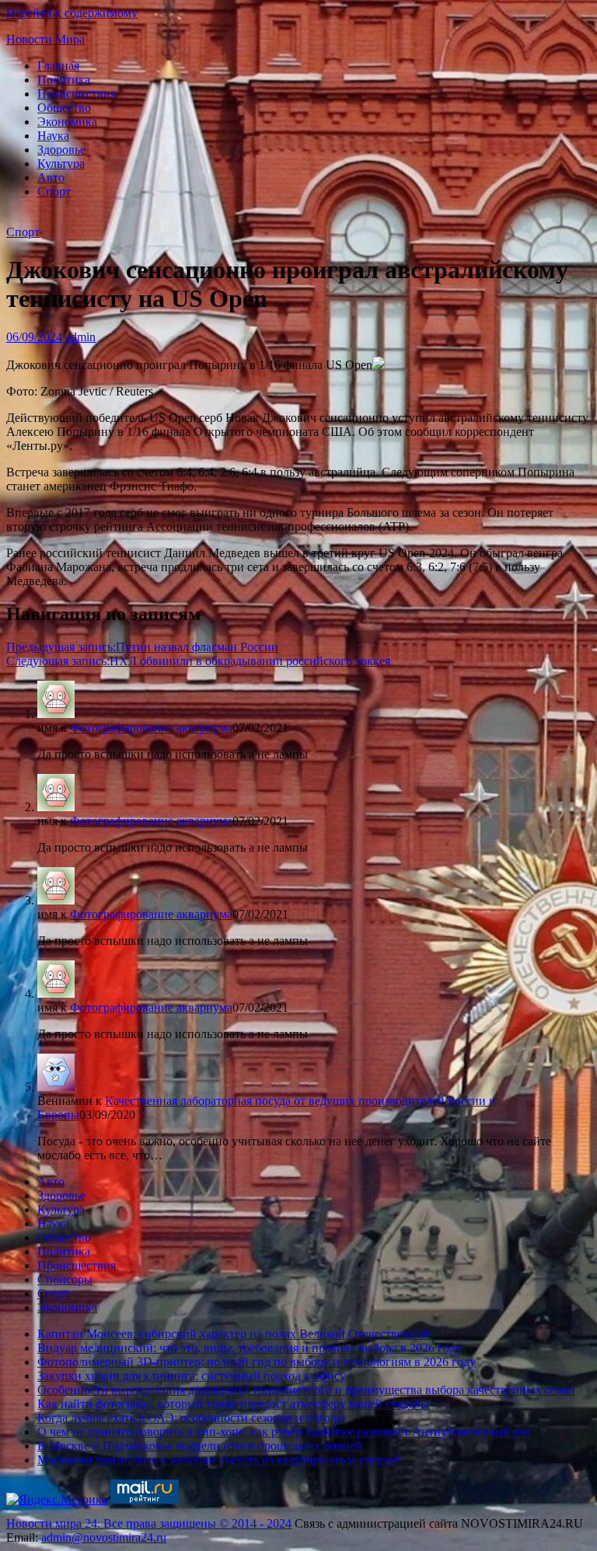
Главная (58, 65)
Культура (61, 163)
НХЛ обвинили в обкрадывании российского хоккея (198, 660)
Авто (51, 177)
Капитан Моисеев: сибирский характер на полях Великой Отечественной (233, 1333)
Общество (64, 107)
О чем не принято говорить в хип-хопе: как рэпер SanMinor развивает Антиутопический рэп (284, 1431)
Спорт (54, 191)
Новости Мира (45, 39)
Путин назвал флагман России (142, 647)
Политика (63, 79)
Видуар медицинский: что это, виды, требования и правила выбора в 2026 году (249, 1347)
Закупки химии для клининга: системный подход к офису (191, 1375)
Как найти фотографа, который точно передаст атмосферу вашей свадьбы (233, 1403)
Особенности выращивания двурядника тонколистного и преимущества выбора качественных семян (306, 1389)
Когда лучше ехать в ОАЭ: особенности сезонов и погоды (191, 1417)
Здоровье (61, 149)
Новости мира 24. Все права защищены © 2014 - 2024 (149, 1523)
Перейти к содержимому (72, 12)
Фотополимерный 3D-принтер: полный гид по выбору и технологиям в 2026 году (256, 1361)
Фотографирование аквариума (151, 727)
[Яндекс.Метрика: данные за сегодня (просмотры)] (56, 1500)
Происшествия (76, 93)
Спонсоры (65, 1279)
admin (80, 336)
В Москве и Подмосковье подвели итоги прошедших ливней (199, 1445)
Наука (53, 135)
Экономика (67, 121)
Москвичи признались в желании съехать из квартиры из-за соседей (219, 1459)
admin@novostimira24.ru (103, 1537)
